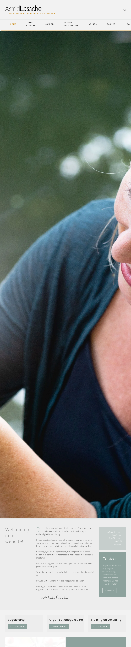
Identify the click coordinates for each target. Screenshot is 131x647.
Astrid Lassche (30, 24)
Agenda (93, 24)
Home (13, 24)
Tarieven (111, 24)
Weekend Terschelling (71, 24)
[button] (124, 10)
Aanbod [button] (49, 24)
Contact (109, 590)
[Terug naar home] (30, 9)
